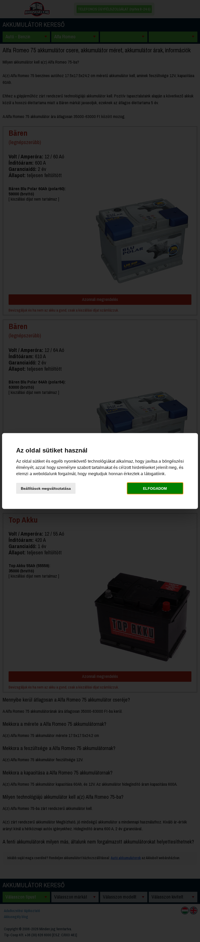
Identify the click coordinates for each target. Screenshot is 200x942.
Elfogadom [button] (155, 488)
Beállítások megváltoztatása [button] (46, 488)
